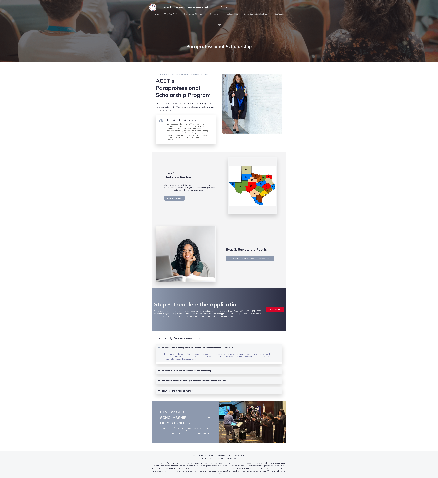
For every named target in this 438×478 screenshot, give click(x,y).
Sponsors (214, 14)
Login (219, 24)
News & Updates (231, 14)
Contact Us (279, 14)
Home (156, 14)
